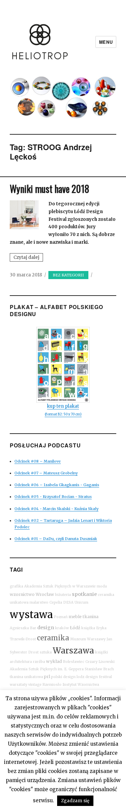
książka (88, 628)
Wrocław (45, 594)
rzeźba (39, 662)
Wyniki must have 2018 (49, 189)
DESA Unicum (75, 602)
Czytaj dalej (28, 258)
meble (75, 616)
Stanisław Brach (99, 669)
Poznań (61, 617)
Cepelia (55, 602)
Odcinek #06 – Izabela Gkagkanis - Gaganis (56, 484)
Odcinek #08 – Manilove (37, 461)
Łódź (75, 627)
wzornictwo (22, 594)
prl (47, 676)
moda (102, 586)
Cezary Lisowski (100, 662)
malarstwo (39, 602)
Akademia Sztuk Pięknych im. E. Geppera (47, 669)
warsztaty (18, 684)
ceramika (53, 638)
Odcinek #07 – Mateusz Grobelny (46, 473)
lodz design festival (94, 677)
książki (101, 652)
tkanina (90, 616)
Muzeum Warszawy (88, 639)
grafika (16, 586)
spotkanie (84, 594)
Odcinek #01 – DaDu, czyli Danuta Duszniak (55, 538)
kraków (62, 628)
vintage (35, 684)
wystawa (31, 614)
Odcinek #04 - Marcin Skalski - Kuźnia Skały (56, 508)
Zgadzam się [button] (75, 801)
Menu (106, 42)
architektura (21, 662)
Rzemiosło (52, 684)
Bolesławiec (73, 662)
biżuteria (63, 595)
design (45, 628)
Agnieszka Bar (23, 628)
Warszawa (73, 650)
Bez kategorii (68, 275)
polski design (63, 677)
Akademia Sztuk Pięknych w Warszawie (60, 586)
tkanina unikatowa (26, 677)
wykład (54, 661)
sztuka (46, 652)
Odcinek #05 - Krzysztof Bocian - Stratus (53, 496)
